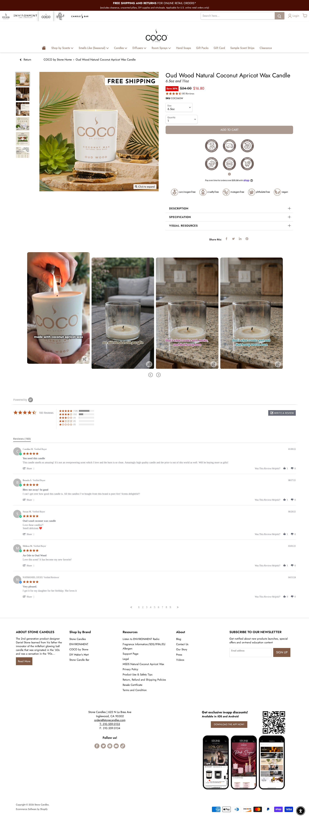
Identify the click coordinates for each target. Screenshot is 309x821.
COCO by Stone (78, 649)
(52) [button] (75, 414)
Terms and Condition (135, 690)
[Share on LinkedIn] (240, 238)
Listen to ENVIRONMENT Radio (141, 639)
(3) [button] (74, 417)
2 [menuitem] (142, 607)
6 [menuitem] (158, 607)
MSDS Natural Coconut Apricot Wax (143, 664)
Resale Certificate (132, 685)
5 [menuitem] (154, 607)
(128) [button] (75, 410)
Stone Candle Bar (79, 660)
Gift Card (219, 48)
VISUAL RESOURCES (183, 226)
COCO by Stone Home (58, 59)
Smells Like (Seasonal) (92, 48)
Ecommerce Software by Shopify (32, 809)
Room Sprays (160, 48)
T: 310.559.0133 (110, 724)
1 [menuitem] (138, 607)
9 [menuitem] (170, 607)
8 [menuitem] (166, 607)
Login (296, 16)
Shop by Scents (61, 48)
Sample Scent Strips (242, 48)
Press (179, 655)
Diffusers (138, 48)
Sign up (282, 652)
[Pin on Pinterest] (247, 238)
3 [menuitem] (146, 607)
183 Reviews (188, 93)
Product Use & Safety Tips (137, 674)
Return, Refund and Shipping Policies (144, 680)
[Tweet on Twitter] (233, 238)
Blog (178, 639)
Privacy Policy (130, 669)
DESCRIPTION (178, 208)
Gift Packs (202, 48)
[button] (282, 413)
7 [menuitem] (162, 607)
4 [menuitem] (150, 607)
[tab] (22, 439)
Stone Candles (77, 639)
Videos (180, 660)
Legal (126, 659)
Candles (119, 48)
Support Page (130, 654)
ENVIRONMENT (78, 644)
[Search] (279, 15)
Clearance (266, 48)
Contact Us (182, 644)
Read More (24, 661)
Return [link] (27, 59)
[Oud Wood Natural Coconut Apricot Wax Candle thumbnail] (23, 94)
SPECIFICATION (180, 217)
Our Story (181, 649)
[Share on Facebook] (226, 238)
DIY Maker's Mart (79, 655)
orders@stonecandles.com (109, 720)
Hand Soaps (183, 48)
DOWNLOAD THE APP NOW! (229, 724)
